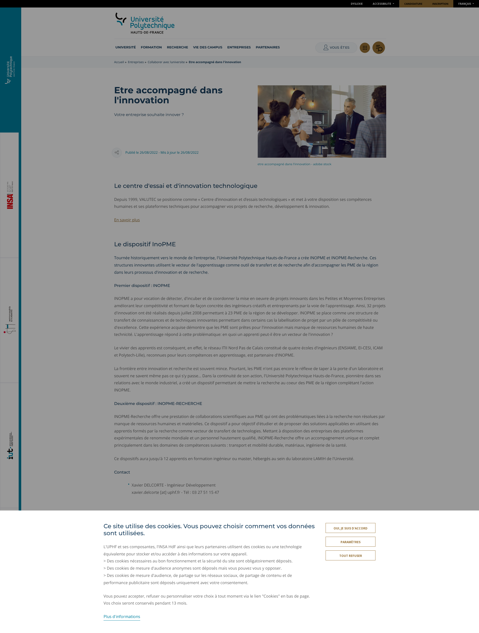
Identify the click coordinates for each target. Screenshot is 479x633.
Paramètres (350, 542)
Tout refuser (350, 556)
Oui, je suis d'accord (350, 528)
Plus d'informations (122, 616)
